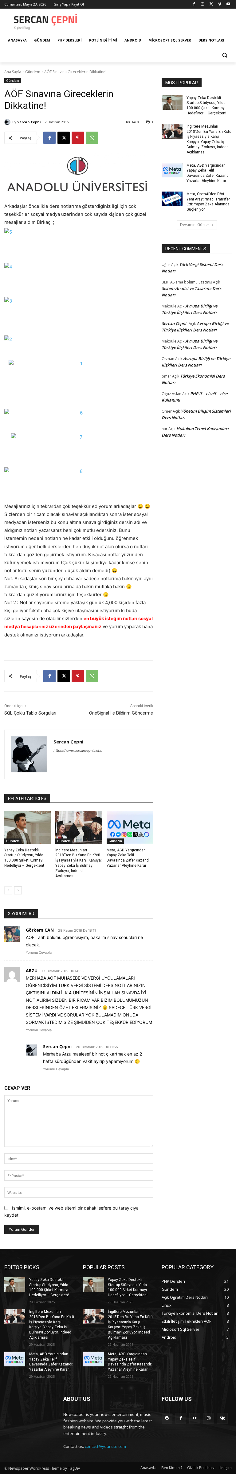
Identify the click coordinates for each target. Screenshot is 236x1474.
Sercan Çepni (29, 122)
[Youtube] (228, 4)
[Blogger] (167, 1418)
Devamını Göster (194, 224)
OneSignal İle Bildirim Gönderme (121, 713)
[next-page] (18, 890)
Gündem (32, 71)
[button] (224, 55)
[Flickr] (194, 1418)
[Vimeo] (219, 4)
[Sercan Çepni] (8, 122)
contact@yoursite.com (105, 1446)
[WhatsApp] (92, 138)
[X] (211, 4)
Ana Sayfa (12, 71)
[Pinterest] (78, 138)
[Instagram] (202, 4)
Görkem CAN (40, 930)
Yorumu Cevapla (39, 952)
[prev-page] (8, 890)
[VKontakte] (222, 1418)
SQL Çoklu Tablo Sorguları (30, 713)
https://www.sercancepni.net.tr (78, 750)
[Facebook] (194, 4)
